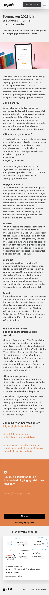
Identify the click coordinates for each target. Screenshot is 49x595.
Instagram (42, 589)
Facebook (33, 589)
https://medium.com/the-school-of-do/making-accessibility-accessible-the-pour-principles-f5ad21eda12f (23, 448)
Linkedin (25, 589)
